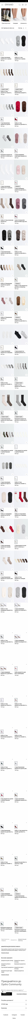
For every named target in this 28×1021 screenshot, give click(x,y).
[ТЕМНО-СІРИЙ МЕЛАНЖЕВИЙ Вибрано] (2, 151)
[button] (26, 5)
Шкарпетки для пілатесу (22, 940)
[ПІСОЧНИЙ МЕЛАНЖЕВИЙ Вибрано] (2, 85)
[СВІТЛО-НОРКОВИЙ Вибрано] (16, 151)
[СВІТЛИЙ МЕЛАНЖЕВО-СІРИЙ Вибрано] (2, 119)
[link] (23, 5)
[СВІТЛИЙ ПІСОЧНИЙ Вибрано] (16, 924)
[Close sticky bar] (26, 1)
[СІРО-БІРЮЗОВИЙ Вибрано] (2, 924)
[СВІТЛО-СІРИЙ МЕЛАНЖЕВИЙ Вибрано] (2, 478)
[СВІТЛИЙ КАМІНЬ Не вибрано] (19, 605)
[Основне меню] (2, 4)
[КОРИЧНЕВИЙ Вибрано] (2, 890)
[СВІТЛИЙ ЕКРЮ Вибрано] (16, 85)
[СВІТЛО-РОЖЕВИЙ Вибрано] (16, 183)
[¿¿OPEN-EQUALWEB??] (3, 992)
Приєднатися (6, 994)
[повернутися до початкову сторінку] (9, 4)
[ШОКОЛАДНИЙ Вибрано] (16, 510)
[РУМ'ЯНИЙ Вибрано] (16, 827)
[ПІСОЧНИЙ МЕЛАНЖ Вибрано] (2, 216)
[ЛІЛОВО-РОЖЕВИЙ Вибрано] (16, 216)
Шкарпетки (14, 940)
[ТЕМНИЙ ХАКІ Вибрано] (2, 447)
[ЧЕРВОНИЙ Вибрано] (16, 119)
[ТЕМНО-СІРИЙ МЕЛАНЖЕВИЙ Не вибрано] (5, 605)
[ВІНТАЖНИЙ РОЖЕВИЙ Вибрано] (2, 732)
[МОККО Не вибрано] (5, 668)
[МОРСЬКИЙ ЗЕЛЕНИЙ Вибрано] (2, 763)
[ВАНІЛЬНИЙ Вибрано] (2, 637)
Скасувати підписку (22, 994)
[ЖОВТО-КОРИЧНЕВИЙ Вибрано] (16, 314)
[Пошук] (20, 5)
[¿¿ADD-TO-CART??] (12, 49)
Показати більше (5, 952)
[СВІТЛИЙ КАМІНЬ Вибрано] (2, 605)
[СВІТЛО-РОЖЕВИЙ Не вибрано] (19, 637)
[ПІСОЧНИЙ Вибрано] (16, 248)
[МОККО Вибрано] (16, 637)
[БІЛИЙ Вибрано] (2, 54)
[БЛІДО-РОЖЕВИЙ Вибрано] (16, 668)
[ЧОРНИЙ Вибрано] (16, 54)
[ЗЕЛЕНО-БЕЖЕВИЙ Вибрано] (2, 858)
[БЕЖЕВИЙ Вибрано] (16, 280)
